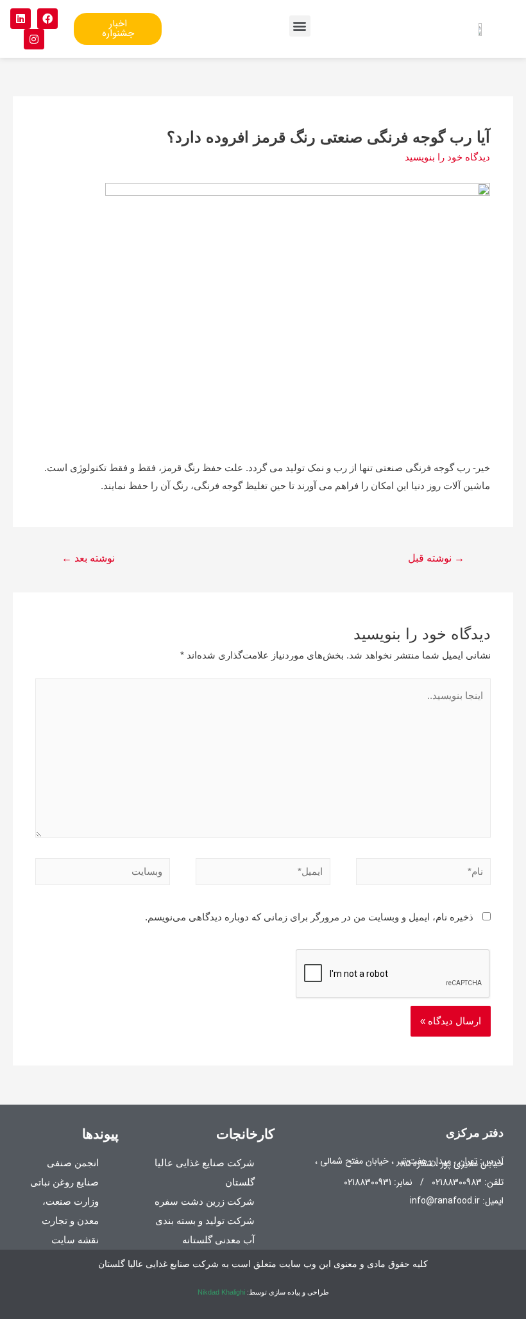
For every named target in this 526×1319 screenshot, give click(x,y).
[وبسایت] (102, 873)
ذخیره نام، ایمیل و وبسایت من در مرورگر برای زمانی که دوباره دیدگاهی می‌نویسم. (309, 916)
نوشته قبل (436, 558)
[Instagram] (34, 39)
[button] (299, 26)
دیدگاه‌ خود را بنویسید (447, 156)
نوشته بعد (88, 558)
